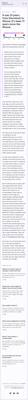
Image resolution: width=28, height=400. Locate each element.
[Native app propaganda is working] (14, 325)
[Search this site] (23, 3)
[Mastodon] (10, 393)
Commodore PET (10, 94)
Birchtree (5, 3)
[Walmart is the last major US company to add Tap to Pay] (14, 274)
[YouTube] (14, 393)
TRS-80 (20, 94)
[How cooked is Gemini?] (14, 310)
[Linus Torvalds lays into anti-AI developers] (14, 361)
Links (14, 12)
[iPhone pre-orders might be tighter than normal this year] (14, 292)
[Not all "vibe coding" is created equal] (14, 343)
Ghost (24, 383)
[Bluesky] (17, 393)
